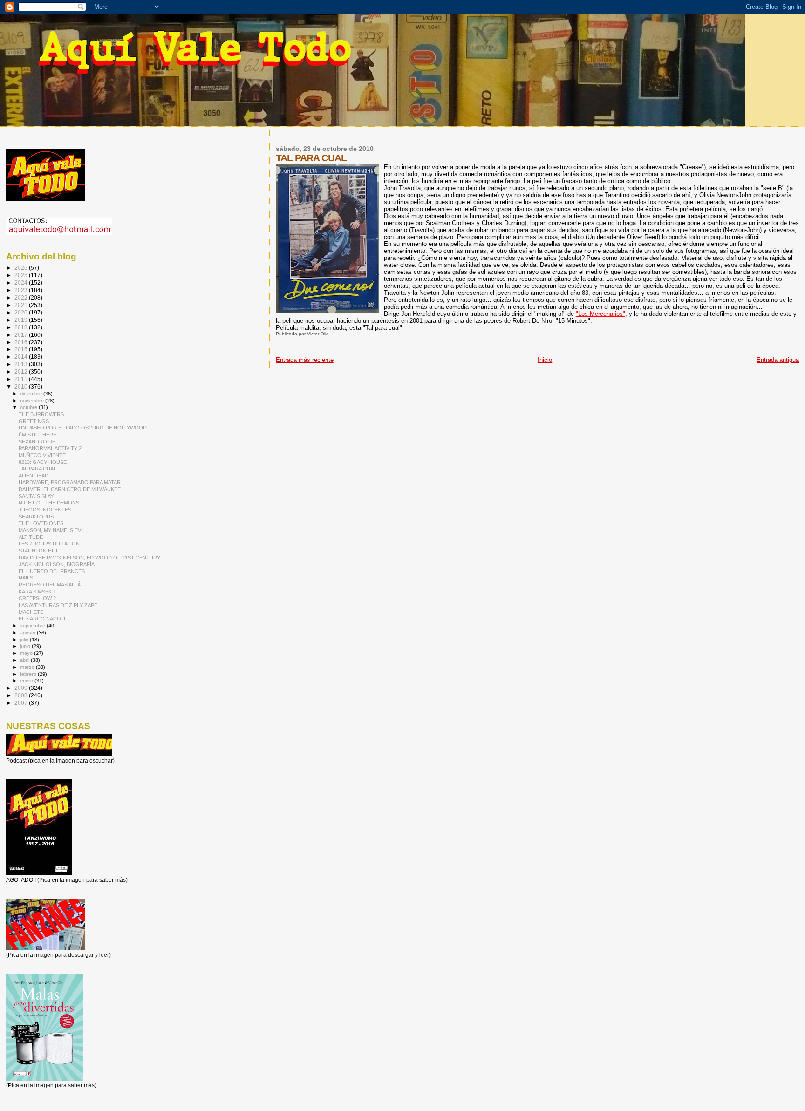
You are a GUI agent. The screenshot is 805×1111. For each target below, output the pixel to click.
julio (25, 639)
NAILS (26, 577)
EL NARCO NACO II (42, 618)
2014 (21, 357)
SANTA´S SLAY (36, 496)
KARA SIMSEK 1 (37, 591)
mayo (27, 653)
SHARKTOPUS (36, 516)
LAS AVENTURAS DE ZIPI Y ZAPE (58, 605)
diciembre (31, 393)
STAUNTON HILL (39, 550)
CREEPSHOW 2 (37, 598)
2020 (21, 312)
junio (26, 646)
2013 (21, 364)
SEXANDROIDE (37, 441)
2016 (21, 342)
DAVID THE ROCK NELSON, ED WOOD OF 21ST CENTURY (89, 557)
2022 (21, 297)
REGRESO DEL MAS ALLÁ (50, 584)
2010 (21, 386)
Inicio (545, 359)
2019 (21, 320)
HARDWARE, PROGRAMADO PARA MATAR (70, 482)
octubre (29, 407)
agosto (28, 632)
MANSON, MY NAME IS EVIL (52, 530)
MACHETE (31, 612)
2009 (21, 688)
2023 (21, 290)
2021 (21, 305)
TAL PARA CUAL (37, 468)
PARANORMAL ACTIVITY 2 (50, 448)
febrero (29, 674)
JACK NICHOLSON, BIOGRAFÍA (57, 564)
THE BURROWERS (41, 414)
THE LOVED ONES (41, 523)
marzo (28, 667)
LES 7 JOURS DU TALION (49, 543)
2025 (21, 275)
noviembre (32, 400)
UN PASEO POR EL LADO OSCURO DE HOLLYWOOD (83, 427)
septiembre (33, 625)
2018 (21, 327)
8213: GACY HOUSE (43, 462)
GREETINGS (34, 421)
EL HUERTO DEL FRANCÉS (52, 571)
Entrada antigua (778, 359)
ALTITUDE (31, 537)
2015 (21, 349)
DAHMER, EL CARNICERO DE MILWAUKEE (70, 489)
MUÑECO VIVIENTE (42, 455)
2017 (21, 335)
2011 (21, 379)
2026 (21, 268)
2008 (21, 695)
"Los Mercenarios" (600, 313)
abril (25, 660)
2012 (21, 371)
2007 (21, 703)
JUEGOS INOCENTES (45, 509)
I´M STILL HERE (37, 434)
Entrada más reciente (305, 359)
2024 (21, 282)
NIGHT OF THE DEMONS (49, 502)
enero (27, 680)
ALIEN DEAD (33, 475)
